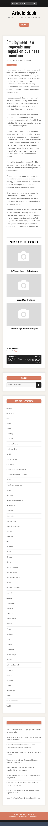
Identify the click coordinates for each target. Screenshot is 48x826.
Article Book (24, 12)
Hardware (10, 547)
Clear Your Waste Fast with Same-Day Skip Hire (23, 798)
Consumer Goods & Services (17, 475)
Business (11, 65)
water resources (12, 701)
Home (9, 562)
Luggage (10, 608)
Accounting (10, 408)
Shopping (10, 670)
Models (9, 624)
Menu (24, 24)
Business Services (13, 444)
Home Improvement (13, 578)
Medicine (10, 613)
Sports (9, 685)
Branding (10, 434)
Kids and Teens (12, 603)
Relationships (11, 655)
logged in (17, 351)
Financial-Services (13, 526)
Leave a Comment (26, 60)
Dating (9, 490)
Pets (8, 639)
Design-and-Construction (15, 500)
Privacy (22, 814)
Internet (9, 593)
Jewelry (9, 598)
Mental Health (11, 619)
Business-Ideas (12, 449)
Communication (12, 459)
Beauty (9, 423)
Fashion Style (11, 521)
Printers (9, 644)
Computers (10, 464)
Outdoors (10, 634)
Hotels (9, 583)
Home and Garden (13, 567)
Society (9, 675)
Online (9, 629)
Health (9, 552)
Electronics (10, 516)
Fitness (9, 531)
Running (10, 660)
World (9, 706)
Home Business (12, 572)
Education (10, 511)
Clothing (9, 454)
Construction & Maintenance (16, 470)
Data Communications (14, 485)
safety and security (13, 665)
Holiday (9, 557)
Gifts (8, 541)
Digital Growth (11, 505)
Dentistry (10, 495)
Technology (11, 691)
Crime (9, 480)
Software (10, 680)
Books (9, 428)
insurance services (13, 588)
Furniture (10, 536)
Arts (8, 418)
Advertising (10, 413)
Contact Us (30, 814)
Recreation (10, 649)
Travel (9, 696)
